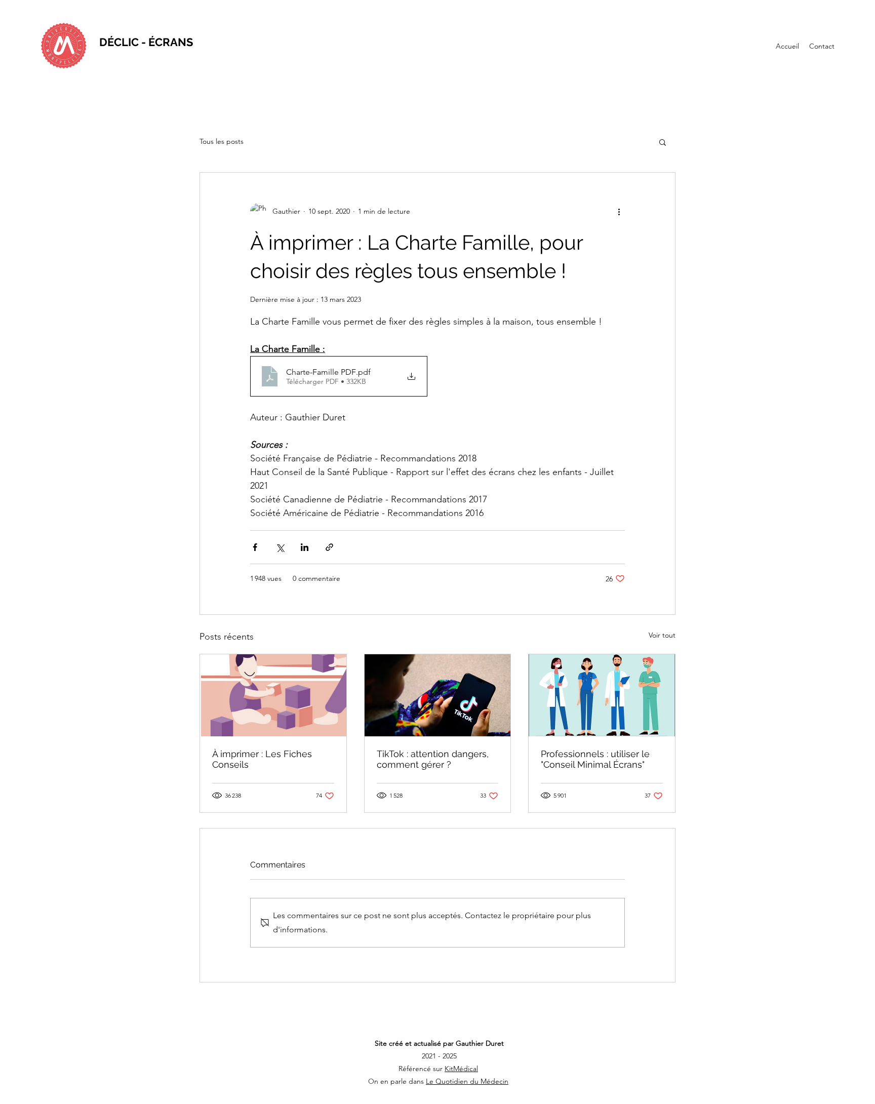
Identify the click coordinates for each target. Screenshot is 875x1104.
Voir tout (662, 635)
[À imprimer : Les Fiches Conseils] (273, 695)
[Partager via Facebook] (255, 547)
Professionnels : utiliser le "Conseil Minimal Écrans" (595, 759)
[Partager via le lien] (329, 547)
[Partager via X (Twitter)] (280, 547)
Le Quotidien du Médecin (467, 1081)
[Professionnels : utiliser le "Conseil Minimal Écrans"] (602, 695)
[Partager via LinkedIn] (304, 547)
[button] (662, 142)
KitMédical (461, 1068)
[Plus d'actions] (619, 211)
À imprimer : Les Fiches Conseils (262, 759)
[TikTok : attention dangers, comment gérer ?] (438, 695)
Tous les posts (222, 141)
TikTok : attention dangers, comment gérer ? (433, 759)
